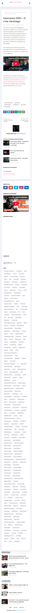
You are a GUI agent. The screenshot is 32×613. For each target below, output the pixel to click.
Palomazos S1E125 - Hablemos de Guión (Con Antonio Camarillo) (19, 143)
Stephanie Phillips (21, 522)
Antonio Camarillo (17, 12)
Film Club (16, 410)
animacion (14, 287)
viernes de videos (14, 276)
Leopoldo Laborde (8, 500)
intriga (5, 312)
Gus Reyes (15, 481)
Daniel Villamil (16, 407)
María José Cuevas (13, 503)
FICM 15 (5, 361)
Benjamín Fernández (18, 451)
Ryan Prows (16, 519)
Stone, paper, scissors (15, 592)
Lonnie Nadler (12, 413)
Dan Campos (6, 24)
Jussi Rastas (23, 494)
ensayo (20, 377)
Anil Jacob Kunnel (17, 445)
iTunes (19, 77)
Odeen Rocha (18, 391)
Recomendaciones (22, 369)
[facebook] (5, 187)
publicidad (17, 358)
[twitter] (16, 187)
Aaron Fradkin (22, 437)
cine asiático (12, 399)
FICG (10, 279)
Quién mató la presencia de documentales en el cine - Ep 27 (18, 557)
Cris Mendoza (15, 282)
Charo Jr (18, 418)
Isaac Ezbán (15, 486)
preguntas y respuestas (9, 306)
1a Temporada (13, 344)
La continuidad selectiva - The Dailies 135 (18, 565)
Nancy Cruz (15, 505)
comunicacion (16, 385)
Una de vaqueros (16, 331)
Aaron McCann (7, 440)
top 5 (18, 306)
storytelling (14, 437)
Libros (5, 413)
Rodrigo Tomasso (8, 519)
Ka (4, 497)
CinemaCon (21, 342)
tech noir (24, 538)
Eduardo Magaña (17, 467)
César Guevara (16, 464)
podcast (6, 276)
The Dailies (6, 295)
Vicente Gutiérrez (18, 524)
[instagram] (21, 187)
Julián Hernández (8, 429)
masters (6, 298)
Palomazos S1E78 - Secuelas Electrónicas (19, 159)
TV (18, 363)
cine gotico (6, 533)
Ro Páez (24, 432)
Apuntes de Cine (7, 448)
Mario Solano (7, 369)
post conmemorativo (9, 309)
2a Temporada (7, 347)
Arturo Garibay (17, 448)
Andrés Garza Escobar (9, 388)
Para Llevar (22, 276)
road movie (6, 437)
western (24, 385)
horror (23, 312)
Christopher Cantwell (9, 459)
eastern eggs (18, 317)
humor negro (24, 306)
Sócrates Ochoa (7, 385)
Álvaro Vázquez (12, 402)
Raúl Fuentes (7, 393)
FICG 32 (25, 322)
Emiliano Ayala (7, 473)
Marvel (5, 503)
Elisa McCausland (17, 470)
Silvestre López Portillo (9, 522)
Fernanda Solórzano (8, 426)
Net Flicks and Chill (8, 284)
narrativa (6, 538)
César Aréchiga (7, 464)
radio (21, 372)
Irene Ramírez (7, 486)
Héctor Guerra (7, 377)
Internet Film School (15, 295)
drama (5, 279)
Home (10, 607)
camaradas (17, 102)
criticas (14, 273)
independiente (13, 342)
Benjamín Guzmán (8, 453)
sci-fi (17, 309)
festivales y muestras (9, 271)
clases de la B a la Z (8, 355)
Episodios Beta (16, 473)
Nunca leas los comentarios (10, 352)
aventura (6, 325)
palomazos (23, 279)
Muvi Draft (23, 104)
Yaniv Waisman (16, 527)
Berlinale (15, 347)
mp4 (21, 51)
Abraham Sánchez (8, 374)
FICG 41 (16, 350)
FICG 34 (11, 339)
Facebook (18, 85)
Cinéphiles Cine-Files (8, 336)
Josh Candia (24, 426)
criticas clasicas (13, 298)
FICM (24, 295)
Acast (4, 81)
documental (7, 282)
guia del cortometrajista (9, 363)
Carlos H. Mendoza (17, 456)
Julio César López (14, 494)
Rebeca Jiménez (21, 382)
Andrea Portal (21, 402)
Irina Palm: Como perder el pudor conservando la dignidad (19, 601)
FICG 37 (24, 374)
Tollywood (10, 524)
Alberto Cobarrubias (18, 443)
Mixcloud (5, 83)
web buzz (16, 303)
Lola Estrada (21, 429)
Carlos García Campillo (9, 418)
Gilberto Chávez (7, 481)
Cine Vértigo (14, 320)
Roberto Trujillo (7, 516)
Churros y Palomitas (20, 610)
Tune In (23, 79)
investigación (14, 434)
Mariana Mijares (20, 388)
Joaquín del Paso (16, 492)
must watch (21, 273)
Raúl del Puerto (23, 511)
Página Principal (8, 12)
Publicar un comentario (9, 174)
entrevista (12, 325)
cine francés (24, 530)
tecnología (6, 314)
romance (24, 358)
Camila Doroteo (7, 456)
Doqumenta (18, 336)
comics (5, 290)
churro (17, 301)
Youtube (15, 77)
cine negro (13, 533)
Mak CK (23, 500)
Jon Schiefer (24, 492)
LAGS (15, 429)
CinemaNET (15, 421)
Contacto (21, 607)
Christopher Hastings (20, 459)
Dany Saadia (7, 331)
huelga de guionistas (9, 535)
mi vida (19, 290)
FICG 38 (6, 350)
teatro (18, 538)
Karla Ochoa (10, 497)
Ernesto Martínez (16, 475)
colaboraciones (20, 399)
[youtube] (11, 187)
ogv (6, 53)
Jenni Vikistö (23, 489)
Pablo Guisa (23, 505)
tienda (10, 541)
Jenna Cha (15, 489)
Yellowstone (7, 320)
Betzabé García (18, 453)
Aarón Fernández (16, 440)
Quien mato (10, 317)
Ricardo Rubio (21, 413)
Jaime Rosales (7, 104)
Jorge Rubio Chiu (8, 292)
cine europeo (22, 287)
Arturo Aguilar (18, 374)
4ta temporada (23, 309)
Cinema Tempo (7, 421)
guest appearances (14, 372)
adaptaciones (23, 282)
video (25, 271)
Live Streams (16, 104)
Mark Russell (17, 396)
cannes (5, 372)
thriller (24, 314)
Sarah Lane (6, 434)
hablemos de (7, 380)
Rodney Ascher (16, 516)
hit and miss (7, 287)
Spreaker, (5, 79)
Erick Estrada (7, 475)
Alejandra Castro (8, 415)
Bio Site (15, 607)
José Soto (6, 494)
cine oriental (12, 361)
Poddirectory (10, 81)
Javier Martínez (7, 489)
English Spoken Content (9, 322)
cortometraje (24, 284)
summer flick (7, 106)
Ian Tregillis (23, 410)
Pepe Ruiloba (14, 511)
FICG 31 (5, 339)
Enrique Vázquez (8, 396)
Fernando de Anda (8, 478)
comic (16, 355)
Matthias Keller (7, 505)
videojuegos (17, 541)
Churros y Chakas (17, 404)
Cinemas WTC (7, 462)
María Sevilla (23, 503)
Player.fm (24, 77)
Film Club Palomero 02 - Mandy (17, 151)
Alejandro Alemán (19, 333)
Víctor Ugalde (7, 527)
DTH (21, 393)
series (5, 402)
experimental (18, 339)
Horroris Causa (21, 483)
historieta (20, 533)
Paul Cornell (6, 511)
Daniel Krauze (7, 407)
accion (25, 290)
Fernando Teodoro (8, 410)
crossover (15, 377)
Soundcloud (12, 79)
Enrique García (14, 423)
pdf (5, 317)
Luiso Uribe (16, 500)
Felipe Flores (24, 407)
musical (14, 380)
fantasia (24, 331)
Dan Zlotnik (23, 421)
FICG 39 (11, 350)
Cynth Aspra (15, 462)
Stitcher (18, 79)
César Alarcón (23, 462)
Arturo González (7, 451)
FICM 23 (22, 423)
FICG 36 (19, 344)
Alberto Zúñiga (7, 445)
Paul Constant (17, 432)
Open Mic (19, 322)
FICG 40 (6, 344)
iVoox (16, 81)
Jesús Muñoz (7, 492)
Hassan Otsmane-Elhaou (9, 483)
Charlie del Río (7, 404)
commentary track (8, 358)
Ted (5, 524)
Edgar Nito (6, 423)
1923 (24, 339)
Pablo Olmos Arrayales (9, 508)
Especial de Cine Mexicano (10, 382)
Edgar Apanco (22, 347)
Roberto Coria (19, 513)
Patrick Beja (19, 508)
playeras (12, 538)
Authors (15, 415)
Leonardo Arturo (18, 497)
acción (13, 369)
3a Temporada (20, 325)
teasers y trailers (8, 303)
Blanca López (18, 366)
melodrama (18, 535)
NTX (19, 312)
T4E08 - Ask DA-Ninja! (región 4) (18, 585)
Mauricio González (8, 391)
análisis (6, 342)
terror (5, 541)
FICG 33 (6, 333)
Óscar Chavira (24, 363)
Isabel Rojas (23, 486)
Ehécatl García (7, 470)
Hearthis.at (21, 81)
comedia (17, 284)
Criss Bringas (15, 393)
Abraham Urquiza (8, 443)
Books (21, 415)
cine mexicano (7, 273)
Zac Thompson (7, 530)
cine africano (16, 530)
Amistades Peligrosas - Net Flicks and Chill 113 (19, 572)
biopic (5, 399)
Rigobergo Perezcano (9, 513)
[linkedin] (26, 187)
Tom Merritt (24, 396)
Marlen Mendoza (8, 432)
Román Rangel (17, 292)
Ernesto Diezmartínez (16, 314)
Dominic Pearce (7, 467)
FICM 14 (11, 333)
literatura (22, 434)
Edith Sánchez (18, 328)
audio (15, 49)
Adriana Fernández (8, 328)
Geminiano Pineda (18, 478)
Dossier (25, 336)
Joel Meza (17, 426)
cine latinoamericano (9, 301)
